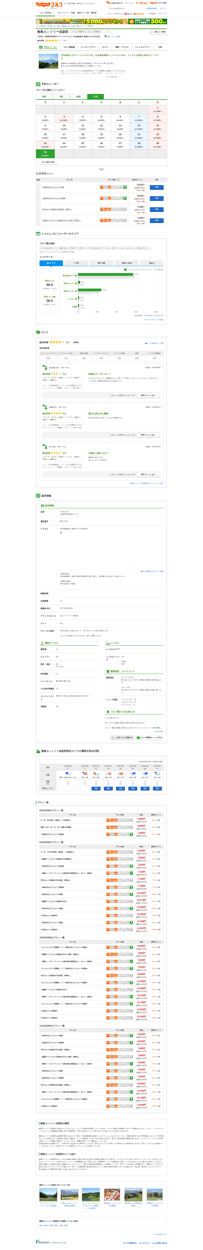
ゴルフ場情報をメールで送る (151, 737)
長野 (66, 1225)
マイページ (162, 14)
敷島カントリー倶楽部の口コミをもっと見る (147, 483)
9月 (61, 96)
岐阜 (46, 1225)
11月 (95, 96)
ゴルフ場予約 (45, 13)
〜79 (76, 263)
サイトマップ (144, 1243)
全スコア (51, 263)
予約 (156, 187)
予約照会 (152, 14)
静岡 (56, 1225)
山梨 (61, 1225)
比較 (38, 180)
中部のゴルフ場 (53, 26)
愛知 (41, 1225)
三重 (51, 1225)
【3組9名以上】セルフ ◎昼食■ (53, 198)
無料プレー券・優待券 (87, 13)
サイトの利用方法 (130, 1243)
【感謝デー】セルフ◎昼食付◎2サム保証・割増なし (61, 220)
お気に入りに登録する (124, 737)
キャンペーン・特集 (66, 13)
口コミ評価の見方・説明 (155, 343)
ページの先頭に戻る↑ (160, 1234)
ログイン (163, 8)
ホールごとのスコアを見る (154, 320)
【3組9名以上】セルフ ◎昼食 (53, 187)
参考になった (148, 395)
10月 (78, 96)
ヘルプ (130, 3)
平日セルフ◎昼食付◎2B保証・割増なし (57, 209)
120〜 (152, 263)
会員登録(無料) (151, 8)
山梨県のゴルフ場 (67, 26)
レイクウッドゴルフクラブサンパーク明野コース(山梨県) (91, 1205)
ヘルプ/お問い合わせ (159, 1243)
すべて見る (110, 77)
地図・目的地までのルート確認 (152, 571)
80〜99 (101, 263)
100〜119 (126, 263)
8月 (44, 96)
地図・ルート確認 (113, 36)
